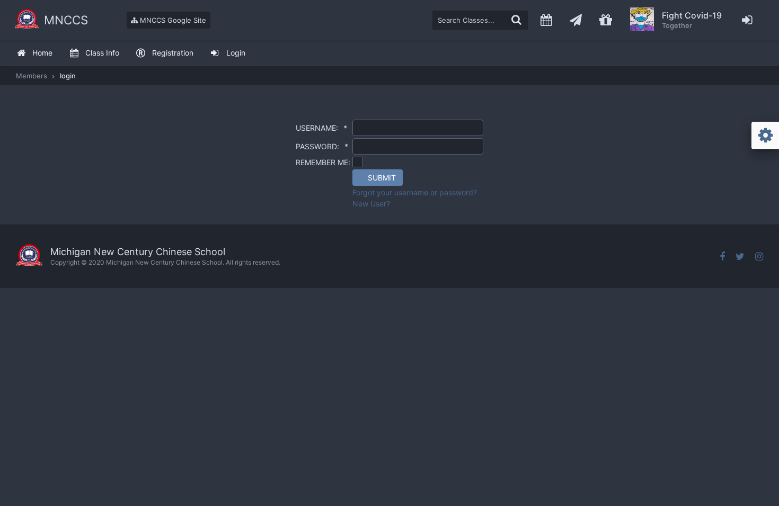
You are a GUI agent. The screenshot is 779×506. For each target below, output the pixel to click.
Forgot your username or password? (414, 192)
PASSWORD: (322, 146)
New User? (371, 203)
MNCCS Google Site (172, 20)
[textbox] (480, 20)
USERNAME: (321, 127)
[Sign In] (747, 19)
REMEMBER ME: (323, 162)
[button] (377, 177)
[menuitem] (34, 53)
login (68, 75)
